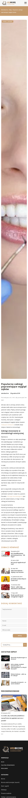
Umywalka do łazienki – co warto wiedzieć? (18, 683)
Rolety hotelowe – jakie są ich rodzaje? (18, 674)
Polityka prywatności (8, 765)
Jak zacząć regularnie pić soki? (18, 563)
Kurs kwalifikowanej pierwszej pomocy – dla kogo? (18, 555)
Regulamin (4, 768)
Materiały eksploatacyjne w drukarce (19, 658)
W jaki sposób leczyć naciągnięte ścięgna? (17, 596)
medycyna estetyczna (7, 425)
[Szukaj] (25, 645)
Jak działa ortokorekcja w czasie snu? (18, 579)
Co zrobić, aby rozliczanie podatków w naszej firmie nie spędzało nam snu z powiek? (12, 718)
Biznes (3, 779)
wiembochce (5, 393)
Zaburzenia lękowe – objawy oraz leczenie (17, 571)
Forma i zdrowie (7, 21)
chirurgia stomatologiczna (15, 496)
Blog (2, 762)
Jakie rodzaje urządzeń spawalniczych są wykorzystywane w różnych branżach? (19, 667)
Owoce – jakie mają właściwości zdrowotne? (18, 587)
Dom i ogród (5, 786)
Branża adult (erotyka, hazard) (10, 782)
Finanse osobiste (6, 793)
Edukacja (4, 790)
